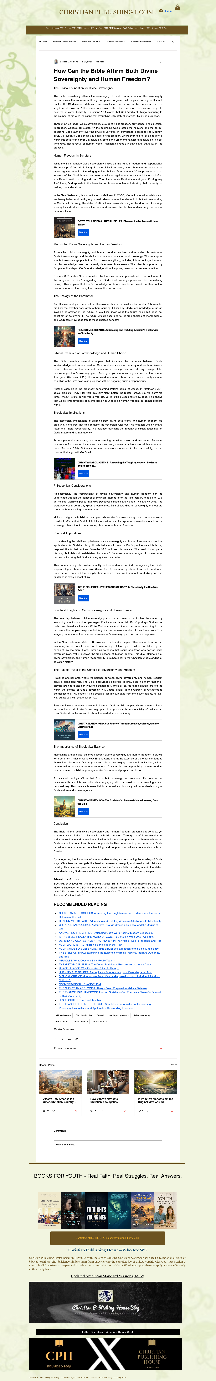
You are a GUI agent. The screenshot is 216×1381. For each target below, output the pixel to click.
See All (174, 1064)
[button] (177, 7)
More (159, 41)
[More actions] (160, 61)
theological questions (119, 1015)
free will (100, 1015)
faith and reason (63, 1015)
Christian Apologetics (115, 41)
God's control (62, 1021)
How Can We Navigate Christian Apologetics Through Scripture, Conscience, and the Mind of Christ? (106, 1100)
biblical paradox (100, 1021)
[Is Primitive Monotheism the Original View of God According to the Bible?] (155, 1082)
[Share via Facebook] (55, 1039)
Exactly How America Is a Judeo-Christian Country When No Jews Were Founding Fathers (58, 1100)
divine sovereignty (142, 1015)
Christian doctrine (84, 1015)
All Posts (43, 41)
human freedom (80, 1021)
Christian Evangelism (141, 41)
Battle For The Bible (91, 41)
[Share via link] (76, 1039)
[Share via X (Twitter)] (62, 1039)
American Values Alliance (64, 41)
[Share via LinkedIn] (69, 1039)
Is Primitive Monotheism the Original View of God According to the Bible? (155, 1100)
